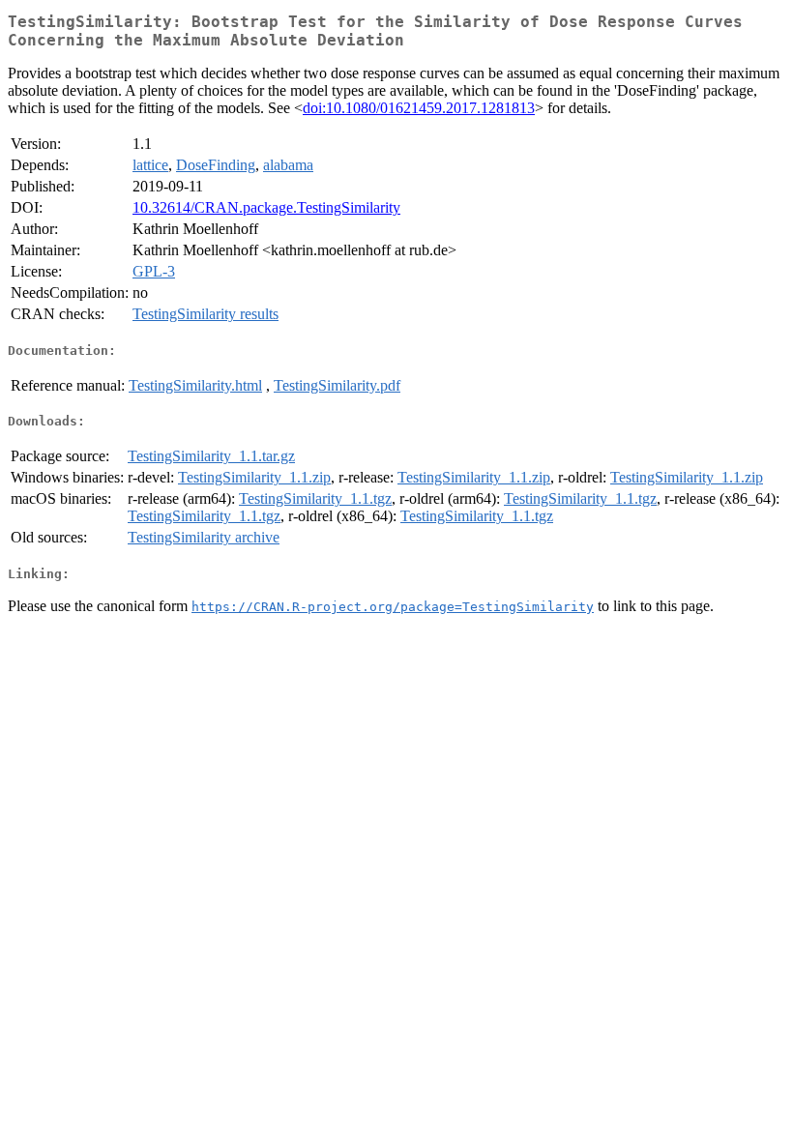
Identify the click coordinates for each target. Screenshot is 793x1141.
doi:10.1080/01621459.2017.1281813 (419, 108)
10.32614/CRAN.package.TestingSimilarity (266, 207)
